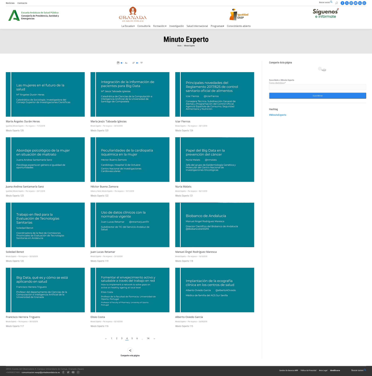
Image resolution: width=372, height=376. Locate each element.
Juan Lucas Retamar (103, 252)
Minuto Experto (18, 126)
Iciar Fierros (182, 121)
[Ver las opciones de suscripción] (326, 13)
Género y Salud (96, 191)
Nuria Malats (183, 186)
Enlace (41, 94)
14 (148, 338)
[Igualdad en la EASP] (243, 14)
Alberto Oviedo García (189, 317)
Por (30, 126)
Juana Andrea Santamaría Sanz (25, 186)
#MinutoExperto (277, 114)
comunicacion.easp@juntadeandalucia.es (41, 372)
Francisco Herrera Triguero (23, 317)
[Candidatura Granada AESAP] (133, 21)
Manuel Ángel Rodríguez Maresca (196, 252)
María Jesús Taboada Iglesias (109, 121)
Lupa (49, 94)
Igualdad (9, 126)
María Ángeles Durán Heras (23, 121)
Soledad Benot (15, 252)
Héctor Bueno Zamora (104, 186)
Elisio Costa (98, 317)
